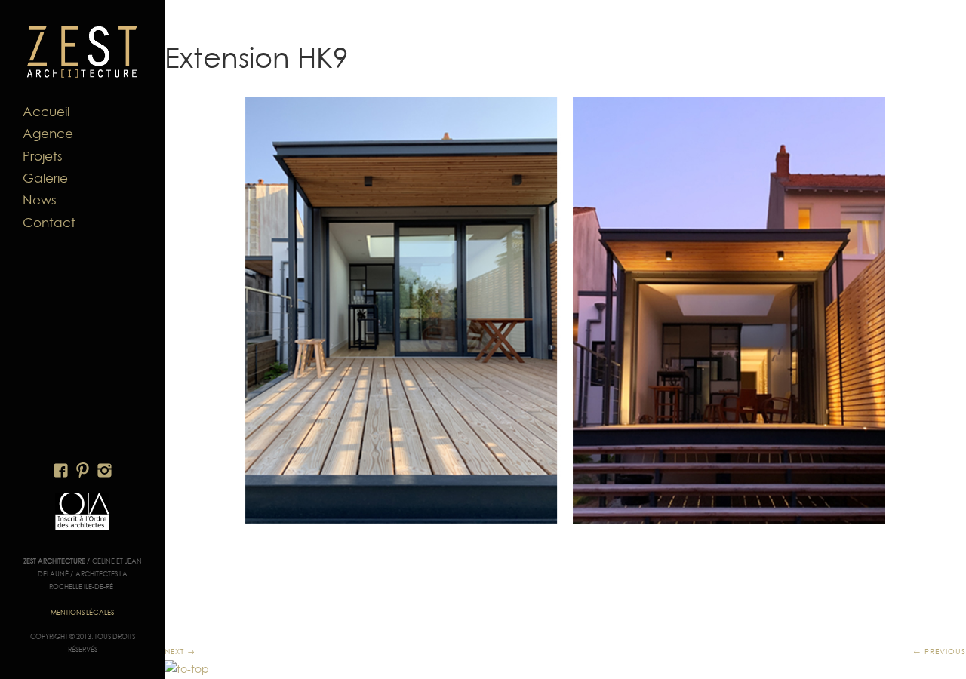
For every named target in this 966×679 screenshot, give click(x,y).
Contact (49, 222)
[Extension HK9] (565, 310)
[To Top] (187, 669)
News (40, 199)
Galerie (45, 178)
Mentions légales (82, 612)
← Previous (939, 651)
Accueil (46, 111)
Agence (48, 133)
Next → (180, 651)
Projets (43, 156)
